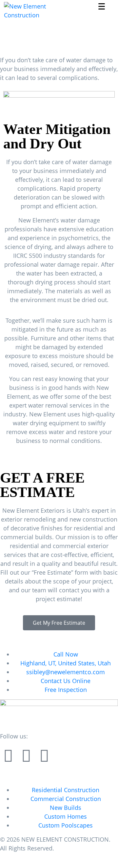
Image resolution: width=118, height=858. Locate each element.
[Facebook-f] (8, 755)
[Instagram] (26, 755)
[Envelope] (44, 755)
